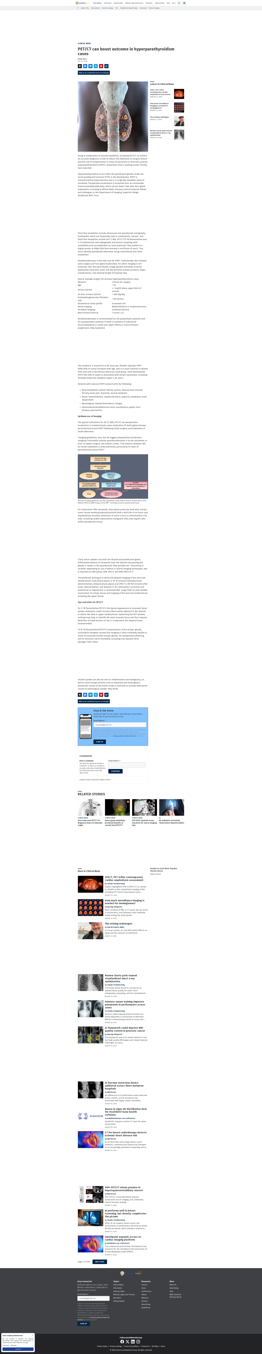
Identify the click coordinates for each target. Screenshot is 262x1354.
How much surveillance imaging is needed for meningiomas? (159, 105)
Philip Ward (82, 59)
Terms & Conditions (131, 1346)
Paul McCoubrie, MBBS (115, 927)
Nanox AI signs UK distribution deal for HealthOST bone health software (126, 1112)
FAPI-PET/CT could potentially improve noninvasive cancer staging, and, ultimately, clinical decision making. (124, 1199)
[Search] (179, 3)
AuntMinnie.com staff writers (118, 1243)
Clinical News (84, 43)
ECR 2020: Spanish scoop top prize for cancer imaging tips (144, 822)
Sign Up (99, 742)
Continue (115, 771)
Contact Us (145, 1346)
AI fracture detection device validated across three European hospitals (124, 1085)
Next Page (99, 1262)
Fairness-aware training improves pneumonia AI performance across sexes (125, 1004)
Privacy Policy (102, 1346)
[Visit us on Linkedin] (133, 1341)
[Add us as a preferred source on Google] (106, 66)
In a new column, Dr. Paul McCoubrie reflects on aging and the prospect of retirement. (126, 931)
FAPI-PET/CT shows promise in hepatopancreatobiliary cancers (124, 1189)
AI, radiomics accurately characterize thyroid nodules (171, 821)
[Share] (85, 66)
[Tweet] (96, 66)
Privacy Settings (116, 1346)
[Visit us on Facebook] (122, 1341)
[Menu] (184, 3)
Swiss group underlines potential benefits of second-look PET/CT (115, 822)
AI (159, 818)
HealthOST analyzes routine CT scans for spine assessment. (125, 1122)
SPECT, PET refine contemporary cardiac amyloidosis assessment (160, 92)
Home (163, 1346)
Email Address (99, 720)
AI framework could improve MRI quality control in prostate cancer (125, 1029)
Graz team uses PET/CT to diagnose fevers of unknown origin (90, 822)
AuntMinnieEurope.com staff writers (121, 1118)
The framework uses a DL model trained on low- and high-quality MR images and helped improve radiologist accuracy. (126, 1040)
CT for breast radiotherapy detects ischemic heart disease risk (126, 1134)
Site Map (155, 1346)
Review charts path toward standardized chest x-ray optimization (161, 133)
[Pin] (101, 66)
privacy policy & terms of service (124, 736)
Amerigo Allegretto (114, 907)
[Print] (80, 66)
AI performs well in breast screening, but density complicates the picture (125, 1213)
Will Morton (111, 1092)
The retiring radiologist (159, 117)
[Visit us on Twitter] (127, 1341)
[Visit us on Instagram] (138, 1341)
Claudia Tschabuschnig (116, 884)
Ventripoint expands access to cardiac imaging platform (123, 1238)
